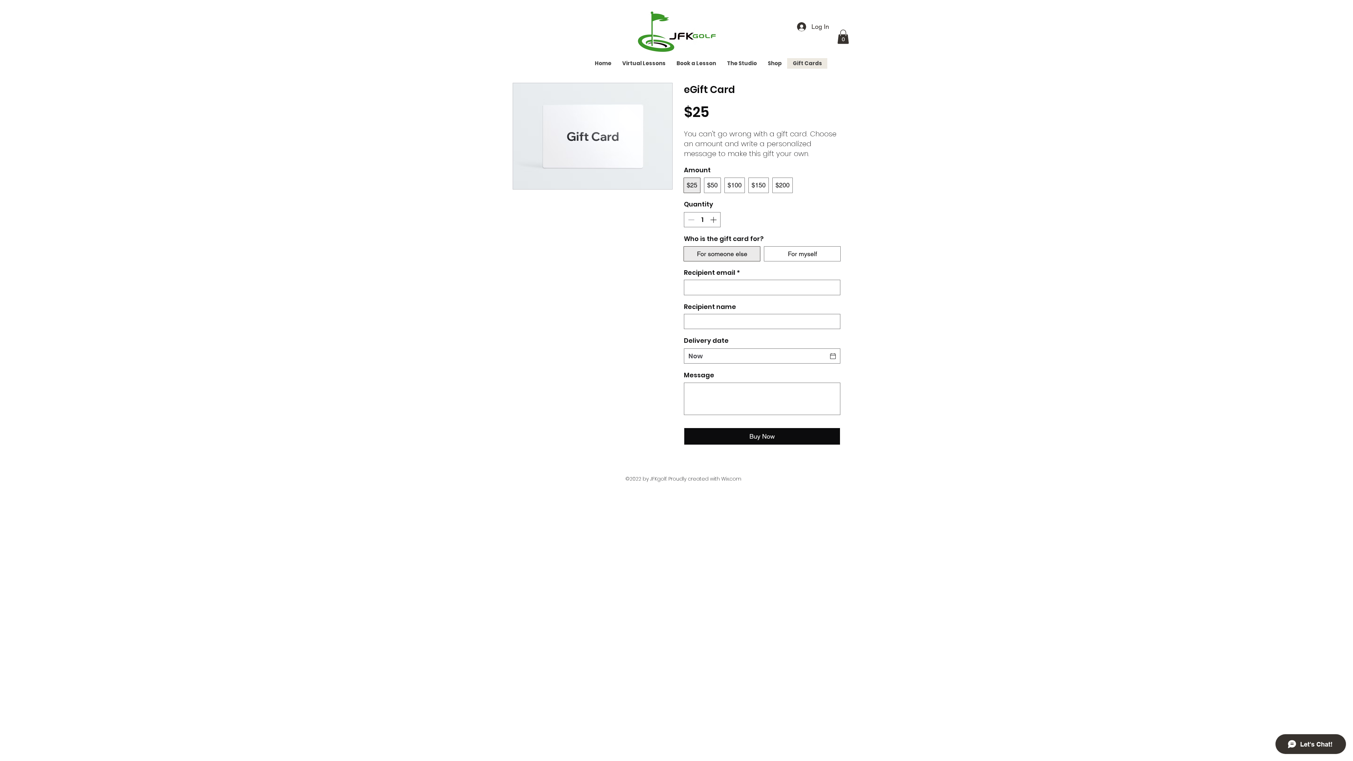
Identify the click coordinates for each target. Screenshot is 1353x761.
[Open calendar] (833, 356)
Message (699, 375)
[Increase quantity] (714, 219)
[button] (843, 37)
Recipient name (710, 306)
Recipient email (712, 272)
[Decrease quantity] (690, 219)
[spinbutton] (702, 219)
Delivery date (706, 340)
